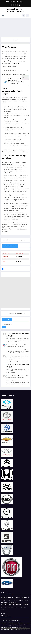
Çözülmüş (14, 74)
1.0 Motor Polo (4, 620)
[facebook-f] (11, 5)
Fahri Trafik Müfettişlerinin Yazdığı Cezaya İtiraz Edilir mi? (15, 79)
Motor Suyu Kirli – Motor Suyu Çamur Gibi (10, 624)
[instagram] (17, 5)
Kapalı (17, 74)
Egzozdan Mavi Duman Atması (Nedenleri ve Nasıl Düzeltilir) (15, 597)
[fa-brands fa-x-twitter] (13, 5)
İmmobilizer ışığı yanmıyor (7, 622)
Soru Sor (5, 88)
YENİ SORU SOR (14, 63)
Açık (10, 74)
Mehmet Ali (10, 345)
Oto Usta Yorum (15, 620)
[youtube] (19, 5)
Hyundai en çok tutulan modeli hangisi (9, 627)
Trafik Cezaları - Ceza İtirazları (16, 82)
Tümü (7, 74)
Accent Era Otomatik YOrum (7, 625)
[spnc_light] (27, 15)
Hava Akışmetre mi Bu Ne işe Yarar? (9, 629)
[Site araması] (23, 15)
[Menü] (3, 15)
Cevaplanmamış (23, 74)
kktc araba (3, 613)
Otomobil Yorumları (15, 9)
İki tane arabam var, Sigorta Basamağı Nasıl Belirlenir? (13, 607)
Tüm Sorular (4, 66)
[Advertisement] (15, 27)
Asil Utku (11, 82)
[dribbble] (15, 5)
